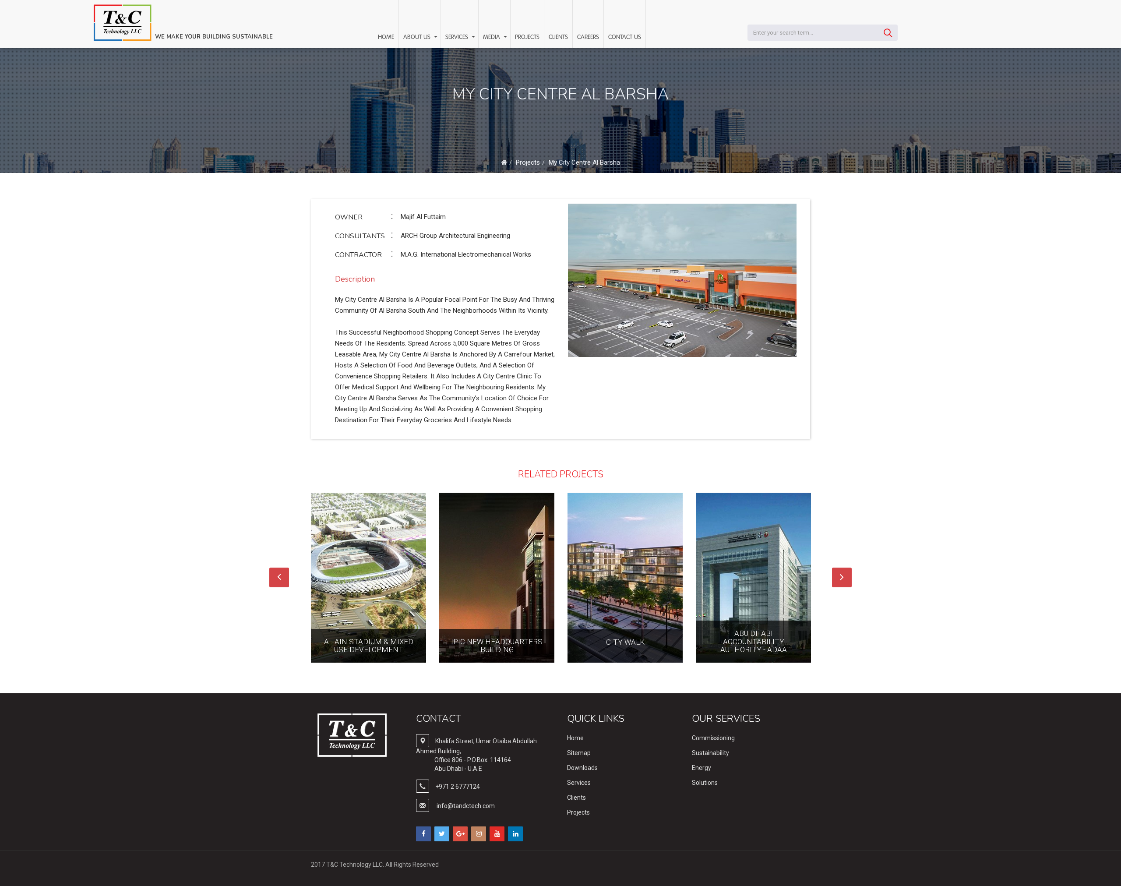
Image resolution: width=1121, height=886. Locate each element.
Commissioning (713, 737)
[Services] (473, 37)
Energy (701, 767)
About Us (416, 37)
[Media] (505, 37)
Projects (527, 37)
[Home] (504, 162)
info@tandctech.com (466, 805)
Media (491, 37)
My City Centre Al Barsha (584, 162)
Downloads (582, 767)
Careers (588, 37)
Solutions (705, 782)
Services (456, 37)
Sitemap (579, 752)
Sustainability (710, 752)
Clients (558, 37)
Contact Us (624, 37)
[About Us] (435, 37)
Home (386, 37)
